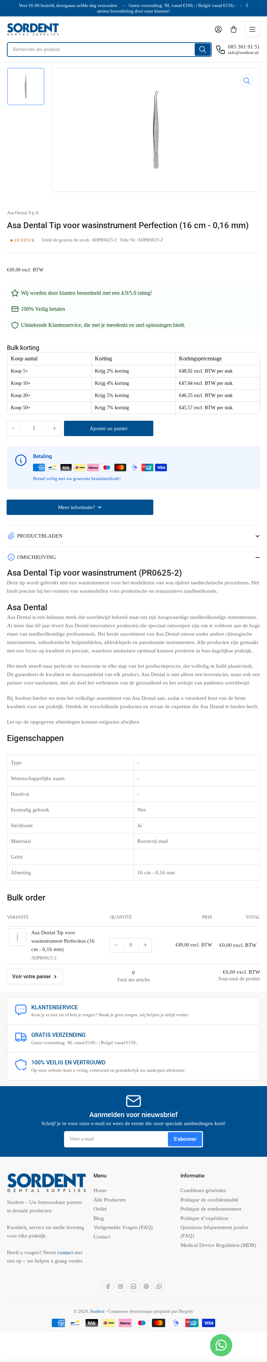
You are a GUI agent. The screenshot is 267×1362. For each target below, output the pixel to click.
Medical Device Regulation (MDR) (218, 1245)
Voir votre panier (31, 976)
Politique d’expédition (204, 1218)
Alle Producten (110, 1200)
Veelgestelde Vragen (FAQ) (123, 1227)
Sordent (97, 1311)
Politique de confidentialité (209, 1200)
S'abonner (184, 1139)
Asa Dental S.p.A (23, 212)
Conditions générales (203, 1190)
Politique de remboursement (210, 1209)
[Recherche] (202, 49)
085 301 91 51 (244, 47)
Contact (102, 1237)
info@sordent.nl (243, 52)
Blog (99, 1218)
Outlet (100, 1209)
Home (100, 1190)
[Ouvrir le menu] (252, 29)
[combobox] (109, 49)
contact (65, 1252)
